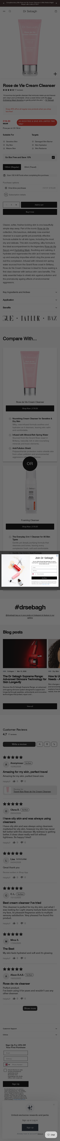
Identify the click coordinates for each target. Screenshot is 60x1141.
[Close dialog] (57, 555)
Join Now (44, 578)
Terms (48, 584)
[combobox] (34, 574)
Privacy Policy (44, 584)
